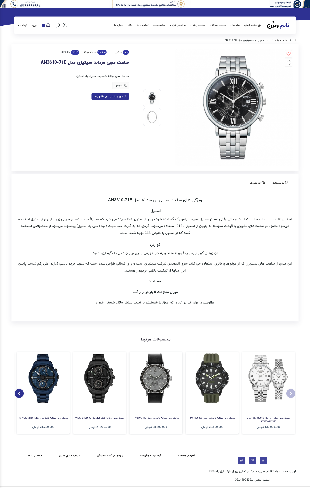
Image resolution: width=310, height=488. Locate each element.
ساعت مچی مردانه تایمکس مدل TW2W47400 (156, 418)
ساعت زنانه (198, 25)
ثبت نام (22, 25)
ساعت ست (159, 25)
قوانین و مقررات (150, 456)
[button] (290, 393)
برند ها (236, 25)
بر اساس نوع (179, 25)
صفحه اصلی (251, 25)
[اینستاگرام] (263, 460)
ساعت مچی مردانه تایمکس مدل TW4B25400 (212, 418)
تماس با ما (143, 25)
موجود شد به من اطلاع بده (109, 96)
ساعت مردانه (219, 25)
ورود (34, 25)
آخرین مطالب (186, 456)
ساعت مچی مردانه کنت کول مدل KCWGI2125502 (99, 418)
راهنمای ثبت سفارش (110, 456)
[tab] (281, 183)
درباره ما (118, 25)
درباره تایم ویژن (69, 456)
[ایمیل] (252, 460)
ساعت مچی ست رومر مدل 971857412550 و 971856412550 (268, 419)
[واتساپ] (241, 460)
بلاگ (130, 25)
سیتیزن (118, 52)
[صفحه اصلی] (294, 40)
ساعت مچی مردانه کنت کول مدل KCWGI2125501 (43, 418)
